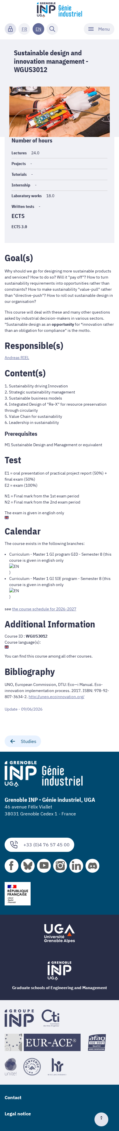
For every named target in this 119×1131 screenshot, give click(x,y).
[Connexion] (10, 29)
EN (38, 29)
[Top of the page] (103, 1119)
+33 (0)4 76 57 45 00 (46, 845)
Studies (28, 741)
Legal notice (18, 1114)
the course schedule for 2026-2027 (44, 609)
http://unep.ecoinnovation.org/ (56, 696)
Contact (13, 1097)
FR (24, 29)
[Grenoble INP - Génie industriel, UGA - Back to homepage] (59, 10)
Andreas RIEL (17, 357)
